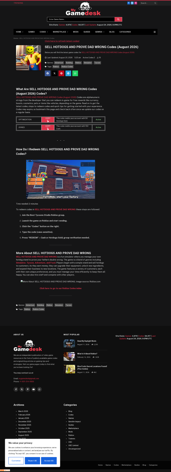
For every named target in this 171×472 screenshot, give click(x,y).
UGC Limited (73, 445)
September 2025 (25, 432)
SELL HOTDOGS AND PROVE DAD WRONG (55, 209)
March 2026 (23, 411)
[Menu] (155, 32)
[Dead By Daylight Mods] (69, 344)
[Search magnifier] (118, 19)
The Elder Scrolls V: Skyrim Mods (39, 3)
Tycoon (97, 63)
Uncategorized (74, 449)
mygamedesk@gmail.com (29, 379)
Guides (86, 32)
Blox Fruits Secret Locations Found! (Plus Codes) (92, 367)
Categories (125, 32)
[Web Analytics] (5, 471)
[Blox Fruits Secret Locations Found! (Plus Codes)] (69, 369)
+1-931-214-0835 (27, 382)
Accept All (48, 461)
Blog (111, 32)
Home (18, 32)
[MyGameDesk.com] (83, 8)
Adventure (59, 63)
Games (31, 32)
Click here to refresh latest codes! (62, 41)
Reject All (32, 461)
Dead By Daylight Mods (86, 341)
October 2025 (24, 428)
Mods (75, 32)
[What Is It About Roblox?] (69, 356)
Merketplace (126, 465)
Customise (16, 461)
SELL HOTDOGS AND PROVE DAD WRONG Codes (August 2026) (108, 52)
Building (69, 63)
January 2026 (23, 418)
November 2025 (24, 425)
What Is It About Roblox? (87, 354)
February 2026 (24, 415)
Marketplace (59, 32)
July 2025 (22, 439)
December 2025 (24, 422)
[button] (47, 73)
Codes (43, 32)
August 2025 (23, 435)
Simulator (88, 63)
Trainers (71, 439)
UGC (70, 442)
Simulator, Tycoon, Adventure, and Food (35, 263)
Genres (98, 32)
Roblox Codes (67, 67)
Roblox (78, 63)
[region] (32, 453)
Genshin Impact (74, 422)
